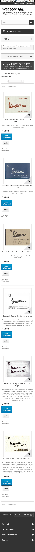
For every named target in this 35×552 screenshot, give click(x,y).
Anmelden (30, 3)
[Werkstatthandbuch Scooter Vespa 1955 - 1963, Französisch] (17, 237)
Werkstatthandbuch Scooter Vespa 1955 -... (17, 252)
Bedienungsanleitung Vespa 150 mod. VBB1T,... (17, 120)
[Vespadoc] (17, 11)
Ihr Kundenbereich (9, 535)
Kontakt (16, 3)
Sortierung (4, 81)
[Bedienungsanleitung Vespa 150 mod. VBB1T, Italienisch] (17, 105)
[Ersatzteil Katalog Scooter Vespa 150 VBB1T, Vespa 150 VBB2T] (17, 301)
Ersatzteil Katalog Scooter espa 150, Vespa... (17, 385)
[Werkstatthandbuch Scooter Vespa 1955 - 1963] (17, 171)
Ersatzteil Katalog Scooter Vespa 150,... (17, 458)
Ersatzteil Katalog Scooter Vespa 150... (17, 316)
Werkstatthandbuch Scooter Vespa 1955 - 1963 (17, 187)
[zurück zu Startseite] (3, 46)
